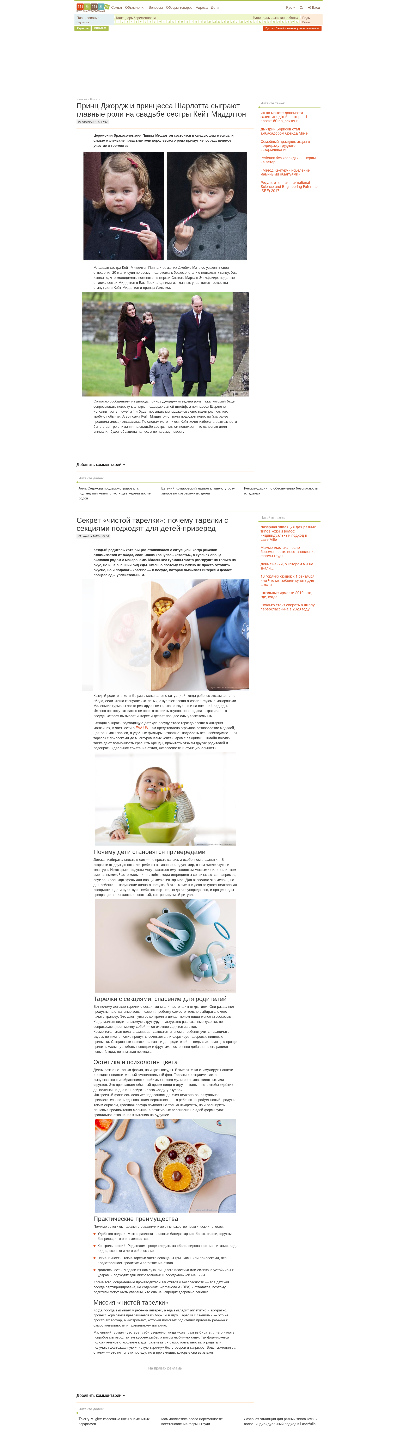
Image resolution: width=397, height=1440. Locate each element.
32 (260, 21)
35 (274, 21)
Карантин (82, 28)
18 (196, 21)
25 (228, 21)
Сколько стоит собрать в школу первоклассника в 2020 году (288, 606)
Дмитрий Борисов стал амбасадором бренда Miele (284, 131)
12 (168, 21)
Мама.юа (82, 99)
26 (232, 21)
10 (159, 21)
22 (214, 21)
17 (191, 21)
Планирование (88, 17)
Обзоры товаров (179, 7)
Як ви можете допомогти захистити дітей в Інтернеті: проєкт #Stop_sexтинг (284, 116)
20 (205, 21)
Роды (306, 17)
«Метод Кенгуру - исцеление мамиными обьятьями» (285, 172)
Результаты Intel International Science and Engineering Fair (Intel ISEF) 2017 (289, 186)
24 (223, 21)
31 (255, 21)
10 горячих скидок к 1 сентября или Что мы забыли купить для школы (287, 580)
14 (177, 21)
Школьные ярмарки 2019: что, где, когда (286, 594)
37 (283, 21)
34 (269, 21)
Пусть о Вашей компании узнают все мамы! (292, 28)
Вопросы (156, 7)
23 (219, 21)
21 (209, 21)
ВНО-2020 (100, 28)
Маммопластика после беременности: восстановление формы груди (288, 551)
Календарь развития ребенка (275, 17)
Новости (95, 99)
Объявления (135, 7)
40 (296, 21)
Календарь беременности (136, 17)
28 (241, 21)
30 (251, 21)
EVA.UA (142, 727)
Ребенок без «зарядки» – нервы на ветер (288, 159)
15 (182, 21)
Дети (215, 7)
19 (200, 21)
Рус (289, 7)
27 (237, 21)
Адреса (202, 7)
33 (264, 21)
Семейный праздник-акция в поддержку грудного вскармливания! (285, 145)
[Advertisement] (198, 64)
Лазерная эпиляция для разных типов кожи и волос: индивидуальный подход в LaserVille (288, 533)
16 (186, 21)
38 (287, 21)
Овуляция (83, 22)
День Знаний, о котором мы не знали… (287, 566)
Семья (116, 7)
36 (278, 21)
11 (164, 21)
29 (246, 21)
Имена (306, 22)
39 (292, 21)
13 (173, 21)
